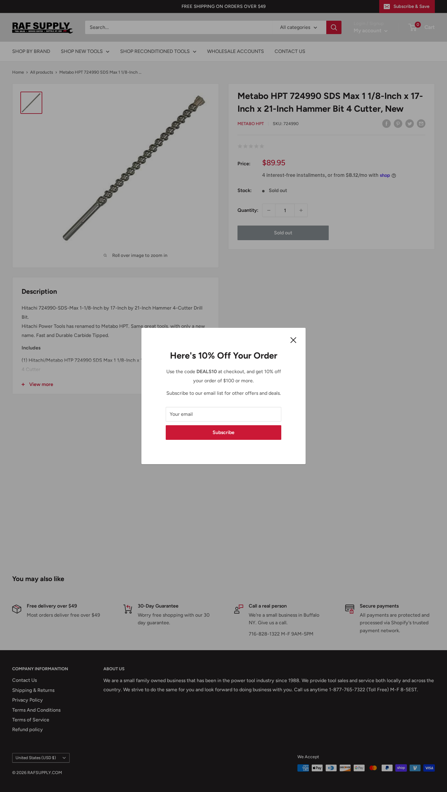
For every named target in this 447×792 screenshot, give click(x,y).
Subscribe (223, 432)
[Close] (293, 339)
